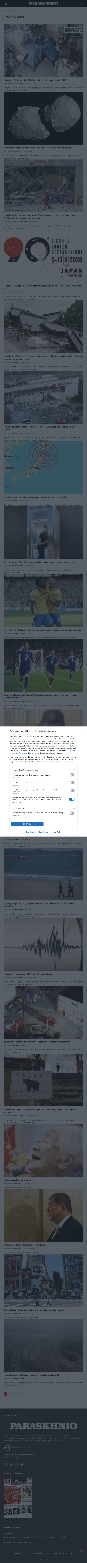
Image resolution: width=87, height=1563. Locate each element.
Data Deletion (31, 832)
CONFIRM (27, 824)
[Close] (82, 731)
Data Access (43, 832)
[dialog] (43, 781)
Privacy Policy (56, 832)
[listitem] (43, 770)
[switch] (72, 774)
